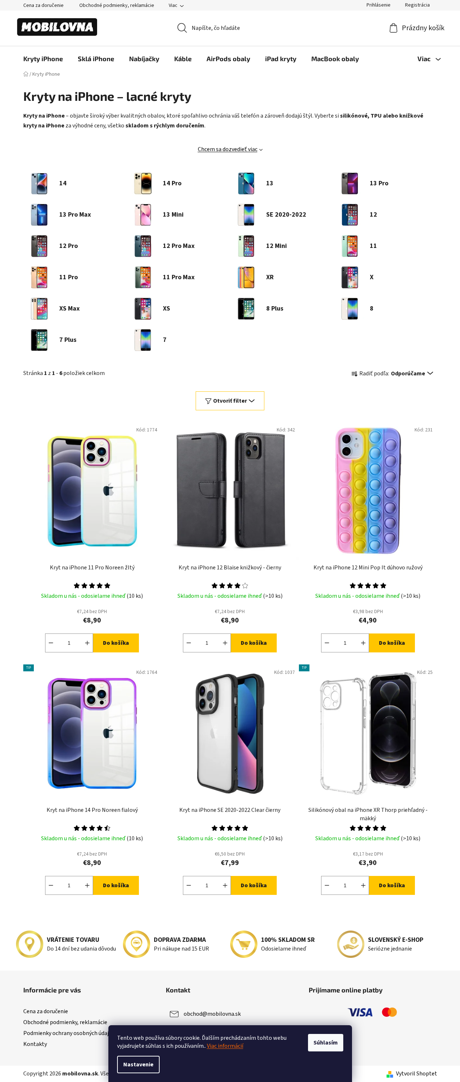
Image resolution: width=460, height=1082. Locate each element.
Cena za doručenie (43, 5)
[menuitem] (43, 58)
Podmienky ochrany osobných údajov (69, 1033)
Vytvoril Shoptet (416, 1074)
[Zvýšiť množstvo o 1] (87, 643)
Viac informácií (225, 1046)
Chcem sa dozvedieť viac (227, 149)
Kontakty (35, 1044)
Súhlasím (325, 1043)
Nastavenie (138, 1065)
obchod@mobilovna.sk (212, 1014)
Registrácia (417, 5)
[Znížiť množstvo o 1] (50, 643)
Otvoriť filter (230, 401)
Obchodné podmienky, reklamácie (116, 5)
